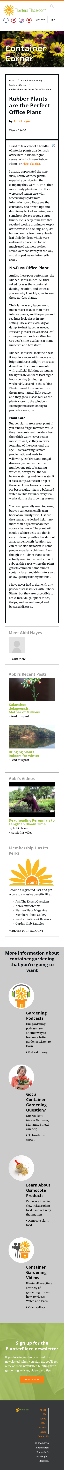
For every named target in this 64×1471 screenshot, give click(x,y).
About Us (43, 1412)
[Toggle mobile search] (52, 6)
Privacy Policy (42, 1429)
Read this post (19, 716)
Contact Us (43, 1436)
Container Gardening (31, 80)
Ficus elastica (31, 163)
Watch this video (21, 832)
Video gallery (36, 1307)
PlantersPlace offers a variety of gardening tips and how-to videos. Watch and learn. (39, 1292)
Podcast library (37, 1052)
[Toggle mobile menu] (59, 6)
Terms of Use (43, 1420)
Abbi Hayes (22, 121)
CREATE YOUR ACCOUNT (26, 930)
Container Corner (17, 85)
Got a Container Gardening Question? (36, 1102)
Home (12, 80)
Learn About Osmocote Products (38, 1190)
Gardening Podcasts (36, 1015)
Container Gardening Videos (36, 1272)
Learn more (18, 659)
